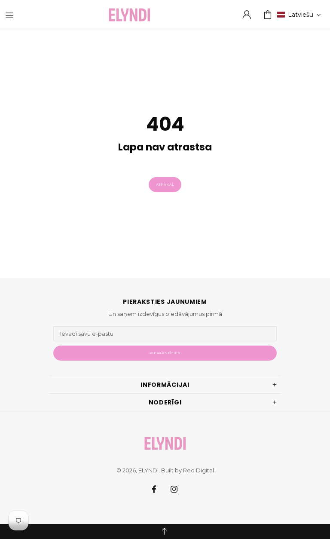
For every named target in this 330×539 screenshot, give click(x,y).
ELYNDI (129, 15)
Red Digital (198, 470)
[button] (299, 14)
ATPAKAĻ (165, 184)
